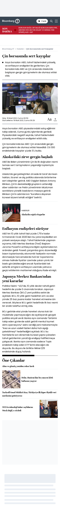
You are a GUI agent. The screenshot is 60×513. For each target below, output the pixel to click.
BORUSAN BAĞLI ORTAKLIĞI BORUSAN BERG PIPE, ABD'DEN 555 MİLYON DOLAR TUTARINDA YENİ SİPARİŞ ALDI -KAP (38, 30)
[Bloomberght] (11, 21)
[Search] (51, 21)
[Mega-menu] (56, 21)
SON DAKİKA (7, 30)
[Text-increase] (49, 119)
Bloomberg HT (8, 49)
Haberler (20, 49)
